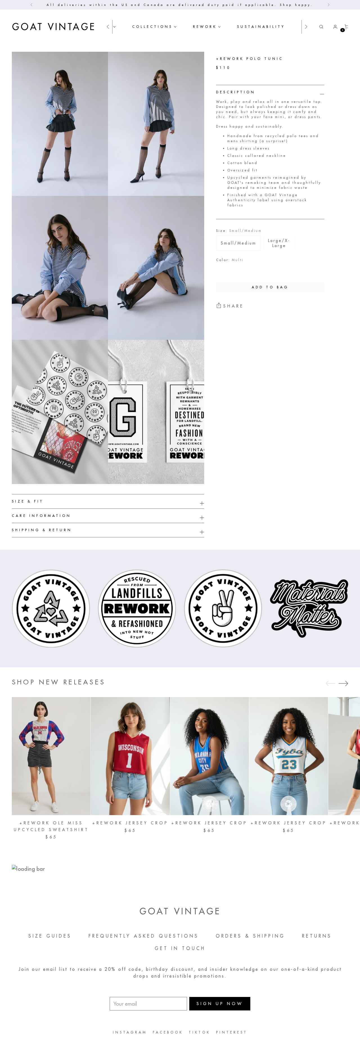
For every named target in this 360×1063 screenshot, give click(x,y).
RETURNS (317, 936)
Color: (230, 260)
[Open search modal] (321, 26)
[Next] (328, 5)
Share (233, 306)
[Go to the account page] (333, 26)
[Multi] (224, 269)
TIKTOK (199, 1032)
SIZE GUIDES (50, 936)
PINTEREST (232, 1032)
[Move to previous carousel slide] (330, 683)
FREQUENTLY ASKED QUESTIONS (144, 936)
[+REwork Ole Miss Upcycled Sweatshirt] (51, 756)
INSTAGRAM (130, 1032)
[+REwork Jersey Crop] (130, 756)
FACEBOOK (168, 1032)
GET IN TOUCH (180, 948)
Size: (239, 231)
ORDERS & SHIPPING (250, 936)
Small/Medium (238, 243)
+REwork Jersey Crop (130, 822)
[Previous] (31, 5)
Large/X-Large (279, 243)
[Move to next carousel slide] (343, 683)
